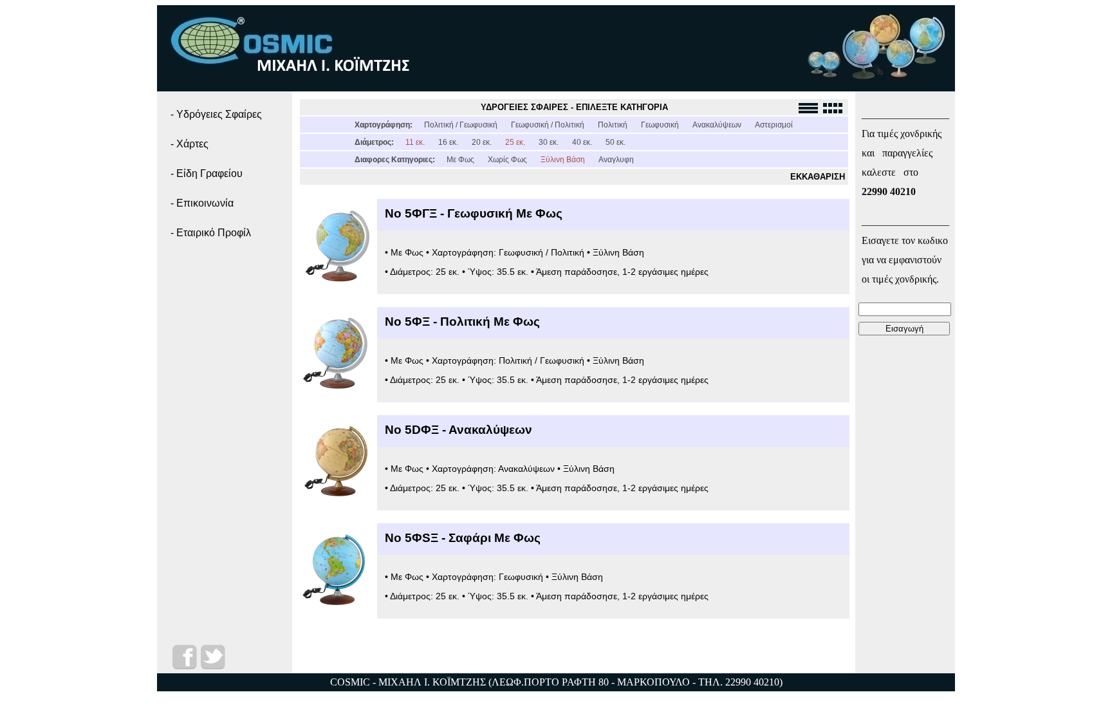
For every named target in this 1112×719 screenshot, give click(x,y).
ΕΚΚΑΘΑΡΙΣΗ (817, 177)
